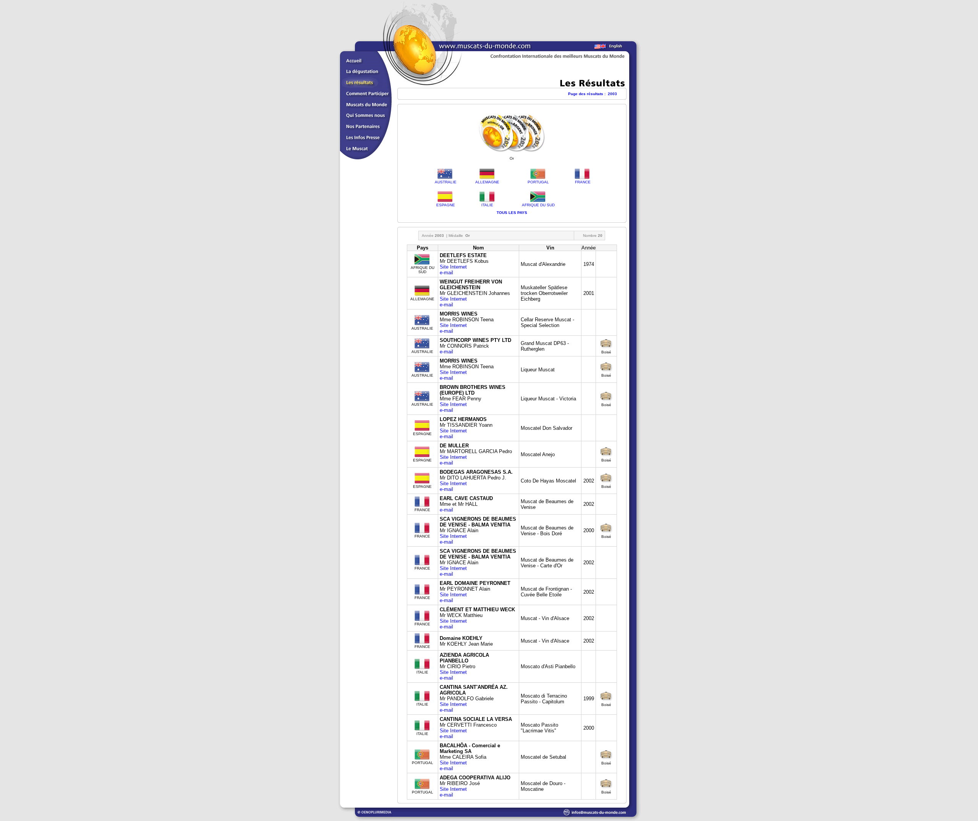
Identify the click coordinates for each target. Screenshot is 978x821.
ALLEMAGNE (487, 182)
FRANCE (583, 182)
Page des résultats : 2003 (592, 94)
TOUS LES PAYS (512, 213)
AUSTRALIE (446, 182)
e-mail (446, 272)
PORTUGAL (538, 182)
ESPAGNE (445, 205)
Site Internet (453, 267)
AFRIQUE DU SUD (538, 205)
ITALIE (487, 205)
